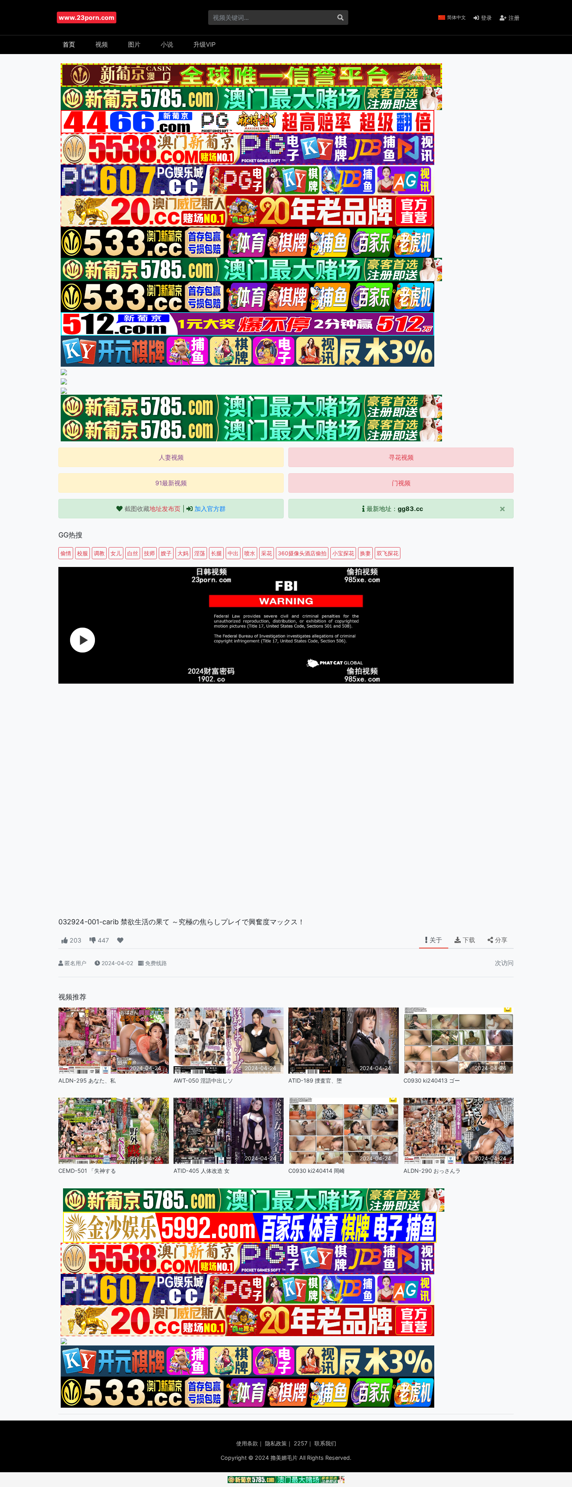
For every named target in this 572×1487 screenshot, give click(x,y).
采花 (266, 553)
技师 (149, 553)
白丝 (132, 553)
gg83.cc (410, 509)
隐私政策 (276, 1443)
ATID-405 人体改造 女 (202, 1170)
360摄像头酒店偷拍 (302, 553)
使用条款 (247, 1443)
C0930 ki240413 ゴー (432, 1080)
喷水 (249, 553)
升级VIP (204, 44)
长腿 (216, 553)
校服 (82, 553)
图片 (134, 44)
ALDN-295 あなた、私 (87, 1080)
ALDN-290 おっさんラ (432, 1170)
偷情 (65, 553)
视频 (101, 44)
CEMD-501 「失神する (87, 1170)
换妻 (365, 553)
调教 (99, 553)
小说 (167, 44)
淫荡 (199, 553)
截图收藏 (153, 509)
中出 (233, 553)
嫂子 (166, 553)
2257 (300, 1443)
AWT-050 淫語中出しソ (203, 1080)
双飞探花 (387, 553)
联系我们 (325, 1443)
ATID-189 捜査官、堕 (315, 1080)
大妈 (182, 553)
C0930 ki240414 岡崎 (316, 1170)
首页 (69, 44)
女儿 (116, 553)
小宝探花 (343, 553)
